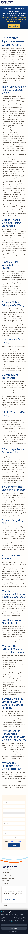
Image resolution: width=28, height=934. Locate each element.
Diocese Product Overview (9, 878)
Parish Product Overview (8, 876)
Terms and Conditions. (15, 841)
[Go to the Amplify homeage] (7, 2)
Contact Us (5, 883)
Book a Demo (5, 880)
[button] (25, 2)
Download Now (14, 26)
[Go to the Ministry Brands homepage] (9, 868)
